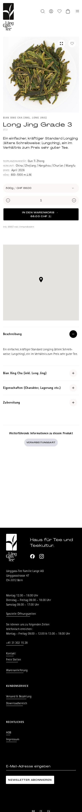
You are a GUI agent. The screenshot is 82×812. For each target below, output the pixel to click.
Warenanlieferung (17, 670)
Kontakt (10, 653)
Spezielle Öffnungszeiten (21, 614)
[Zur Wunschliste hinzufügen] (72, 43)
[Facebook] (32, 556)
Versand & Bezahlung (18, 696)
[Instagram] (41, 556)
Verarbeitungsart (41, 442)
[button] (41, 279)
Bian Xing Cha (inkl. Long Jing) (25, 118)
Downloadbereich (16, 703)
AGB (8, 732)
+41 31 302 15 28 (17, 643)
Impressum (12, 739)
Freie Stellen (13, 659)
